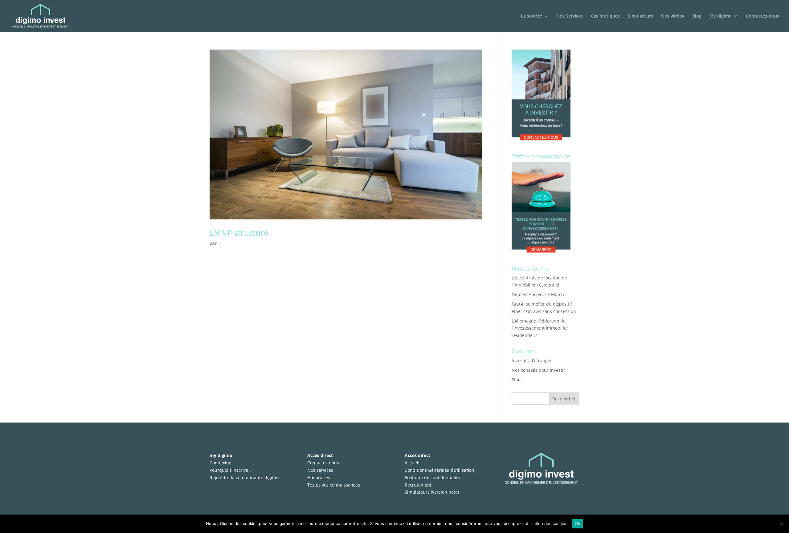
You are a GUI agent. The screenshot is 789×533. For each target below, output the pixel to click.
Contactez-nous (762, 16)
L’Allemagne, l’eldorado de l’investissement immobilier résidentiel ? (540, 328)
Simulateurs (640, 16)
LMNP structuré (239, 232)
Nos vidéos (672, 16)
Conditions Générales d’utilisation (439, 470)
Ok (577, 523)
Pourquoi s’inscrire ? (230, 470)
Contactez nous (323, 463)
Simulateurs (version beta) (432, 492)
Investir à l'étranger (532, 360)
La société (531, 16)
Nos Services (569, 16)
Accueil (412, 463)
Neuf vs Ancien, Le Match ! (539, 294)
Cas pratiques (605, 16)
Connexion (220, 463)
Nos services (320, 470)
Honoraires (318, 477)
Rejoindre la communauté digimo (244, 477)
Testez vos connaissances (333, 485)
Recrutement (418, 485)
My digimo (720, 16)
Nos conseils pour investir (538, 370)
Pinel (517, 380)
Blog (696, 16)
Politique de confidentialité (432, 477)
